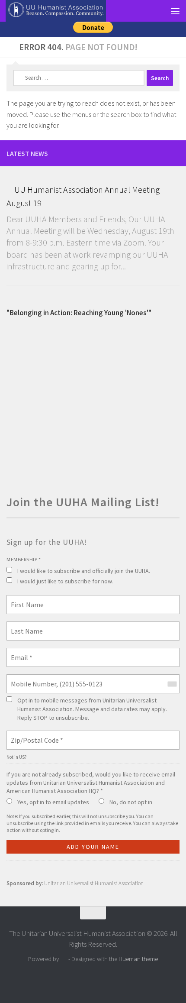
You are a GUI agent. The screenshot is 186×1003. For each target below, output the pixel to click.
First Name (25, 599)
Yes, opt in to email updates (53, 802)
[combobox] (171, 684)
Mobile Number (30, 679)
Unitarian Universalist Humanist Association (94, 883)
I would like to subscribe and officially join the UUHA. (83, 571)
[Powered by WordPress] (64, 959)
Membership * (23, 559)
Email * (20, 652)
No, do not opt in (130, 802)
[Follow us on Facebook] (174, 153)
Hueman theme (138, 958)
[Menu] (175, 11)
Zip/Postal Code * (33, 735)
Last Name (24, 626)
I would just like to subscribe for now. (65, 581)
